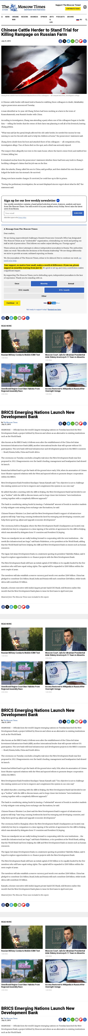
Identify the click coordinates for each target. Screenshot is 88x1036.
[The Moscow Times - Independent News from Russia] (23, 7)
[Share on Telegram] (68, 41)
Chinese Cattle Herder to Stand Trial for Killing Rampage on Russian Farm (39, 32)
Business (34, 17)
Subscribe (78, 213)
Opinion (44, 17)
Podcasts (60, 17)
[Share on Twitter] (64, 41)
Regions (24, 17)
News (7, 17)
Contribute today (73, 8)
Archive (70, 17)
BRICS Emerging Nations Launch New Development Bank (37, 414)
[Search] (86, 19)
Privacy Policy (22, 217)
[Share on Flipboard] (81, 41)
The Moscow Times (10, 422)
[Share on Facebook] (60, 41)
